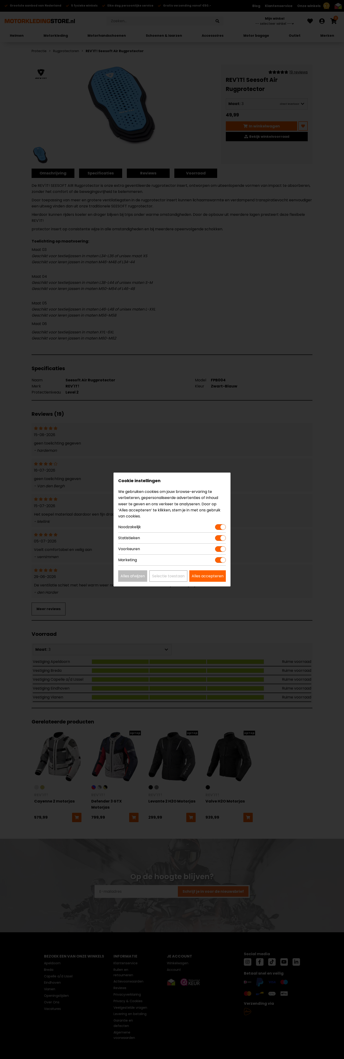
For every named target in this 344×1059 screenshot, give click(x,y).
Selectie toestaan (168, 576)
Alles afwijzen (133, 576)
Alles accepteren (207, 576)
